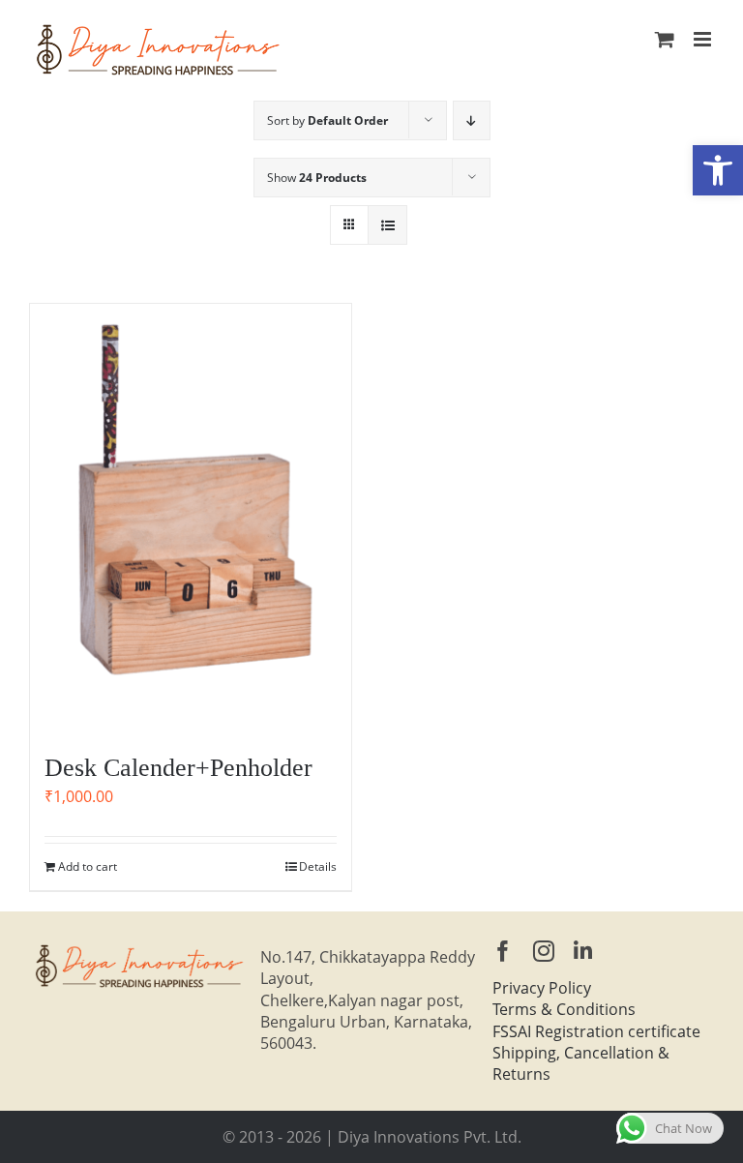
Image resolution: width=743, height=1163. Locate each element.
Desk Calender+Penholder (178, 768)
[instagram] (543, 951)
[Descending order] (471, 120)
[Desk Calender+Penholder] (190, 518)
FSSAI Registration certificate (596, 1031)
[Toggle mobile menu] (704, 39)
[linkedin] (583, 951)
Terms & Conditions (564, 1009)
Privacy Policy (541, 988)
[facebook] (503, 951)
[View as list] (387, 225)
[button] (718, 170)
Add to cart (87, 866)
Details (318, 866)
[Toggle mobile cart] (664, 39)
